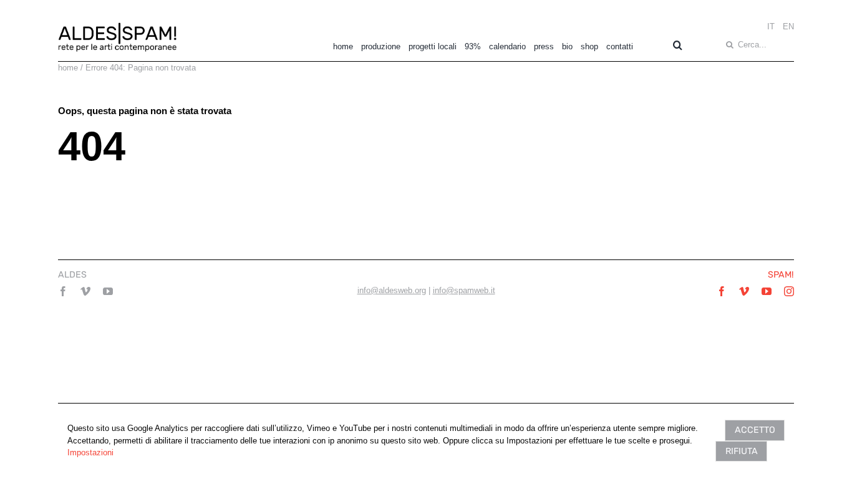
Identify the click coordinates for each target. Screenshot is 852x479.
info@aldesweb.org (391, 290)
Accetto (755, 430)
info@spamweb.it (464, 290)
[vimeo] (85, 291)
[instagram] (789, 291)
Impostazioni (90, 452)
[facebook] (63, 291)
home (68, 67)
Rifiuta (741, 451)
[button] (673, 45)
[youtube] (108, 291)
